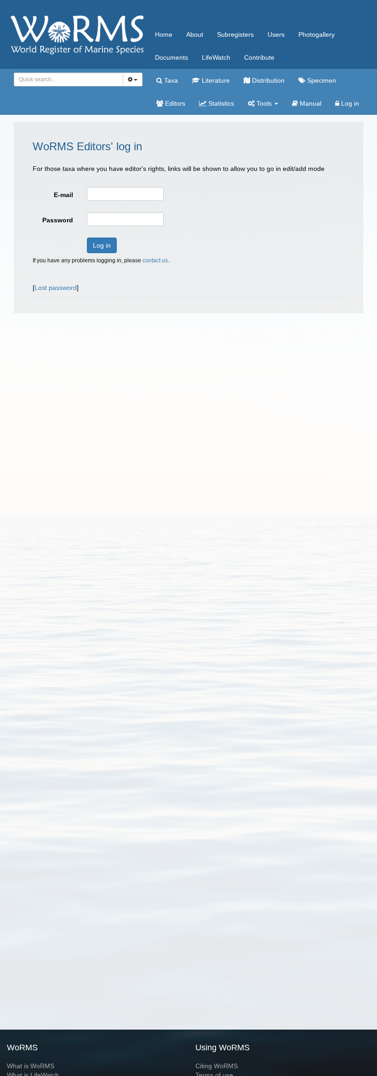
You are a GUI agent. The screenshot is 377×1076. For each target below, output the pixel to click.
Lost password (55, 287)
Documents (171, 57)
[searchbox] (66, 79)
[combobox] (68, 79)
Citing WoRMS (216, 1066)
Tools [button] (264, 103)
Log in (349, 103)
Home (163, 34)
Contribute (259, 57)
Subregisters (235, 34)
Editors (174, 103)
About (194, 34)
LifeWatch (216, 57)
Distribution (267, 80)
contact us (155, 260)
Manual (309, 103)
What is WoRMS (30, 1066)
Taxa (170, 80)
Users (276, 34)
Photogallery (316, 34)
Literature (215, 80)
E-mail (63, 194)
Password (57, 220)
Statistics (220, 103)
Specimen (320, 80)
